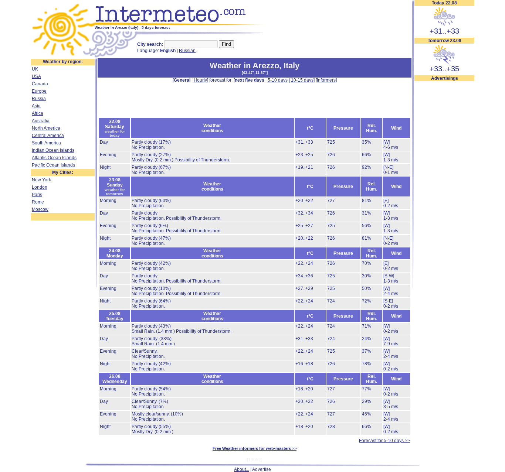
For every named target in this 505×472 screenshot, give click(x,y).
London (39, 187)
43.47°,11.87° (255, 73)
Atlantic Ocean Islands (54, 157)
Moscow (40, 209)
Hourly (200, 80)
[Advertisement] (444, 192)
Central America (48, 135)
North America (46, 128)
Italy (291, 65)
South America (46, 143)
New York (41, 179)
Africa (37, 113)
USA (36, 76)
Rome (38, 202)
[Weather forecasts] (181, 24)
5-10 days (278, 80)
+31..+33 (444, 31)
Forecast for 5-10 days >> (384, 440)
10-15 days (302, 80)
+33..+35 (444, 69)
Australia (41, 120)
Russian (187, 50)
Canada (40, 83)
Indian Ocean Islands (53, 150)
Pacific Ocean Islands (53, 165)
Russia (39, 98)
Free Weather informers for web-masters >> (254, 448)
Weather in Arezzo (244, 65)
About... (241, 469)
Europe (39, 91)
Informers (326, 80)
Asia (36, 106)
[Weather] (63, 56)
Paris (37, 194)
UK (35, 69)
